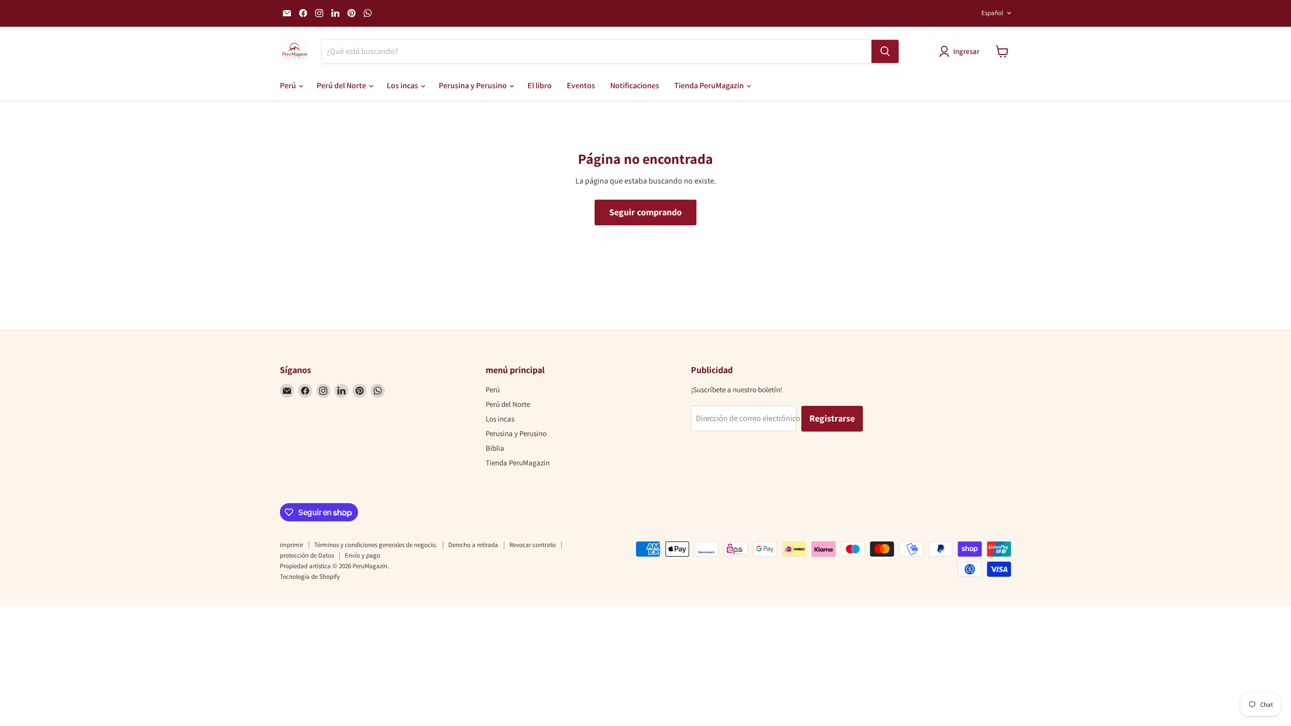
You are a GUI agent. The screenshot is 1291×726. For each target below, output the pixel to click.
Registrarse (832, 418)
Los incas (403, 85)
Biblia (495, 448)
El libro (539, 85)
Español (992, 13)
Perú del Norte (342, 85)
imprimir (291, 544)
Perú (289, 85)
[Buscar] (885, 51)
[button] (961, 51)
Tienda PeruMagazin (709, 85)
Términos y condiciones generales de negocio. (375, 544)
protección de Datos (307, 555)
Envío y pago (362, 555)
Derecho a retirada (473, 544)
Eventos (581, 85)
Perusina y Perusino (473, 85)
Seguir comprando (645, 212)
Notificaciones (634, 85)
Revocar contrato (532, 544)
